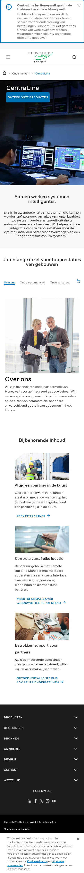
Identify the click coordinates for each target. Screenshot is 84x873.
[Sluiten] (77, 839)
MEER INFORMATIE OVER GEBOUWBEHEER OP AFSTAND (39, 600)
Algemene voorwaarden (17, 828)
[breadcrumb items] (5, 73)
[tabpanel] (42, 358)
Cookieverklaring (37, 861)
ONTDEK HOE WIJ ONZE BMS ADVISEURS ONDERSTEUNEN (38, 680)
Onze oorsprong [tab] (60, 282)
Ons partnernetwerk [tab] (32, 282)
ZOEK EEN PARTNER (31, 516)
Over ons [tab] (9, 282)
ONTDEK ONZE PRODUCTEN (28, 97)
